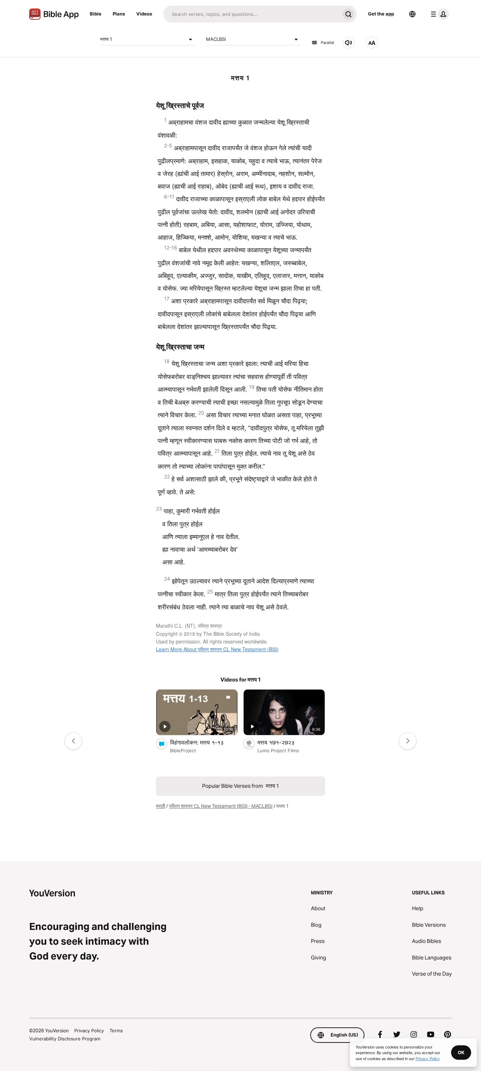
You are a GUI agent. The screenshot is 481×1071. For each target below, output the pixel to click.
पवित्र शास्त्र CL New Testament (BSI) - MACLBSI (221, 806)
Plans (119, 14)
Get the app (381, 14)
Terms (116, 1030)
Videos (144, 14)
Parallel (327, 42)
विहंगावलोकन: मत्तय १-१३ (204, 742)
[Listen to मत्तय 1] (349, 43)
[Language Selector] (412, 14)
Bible (95, 14)
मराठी (160, 806)
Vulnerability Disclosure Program (64, 1038)
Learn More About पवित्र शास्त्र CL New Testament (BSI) (217, 649)
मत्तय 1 (106, 39)
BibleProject (183, 750)
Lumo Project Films (278, 750)
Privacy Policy (89, 1030)
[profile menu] (438, 14)
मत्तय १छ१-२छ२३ (283, 742)
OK (461, 1052)
